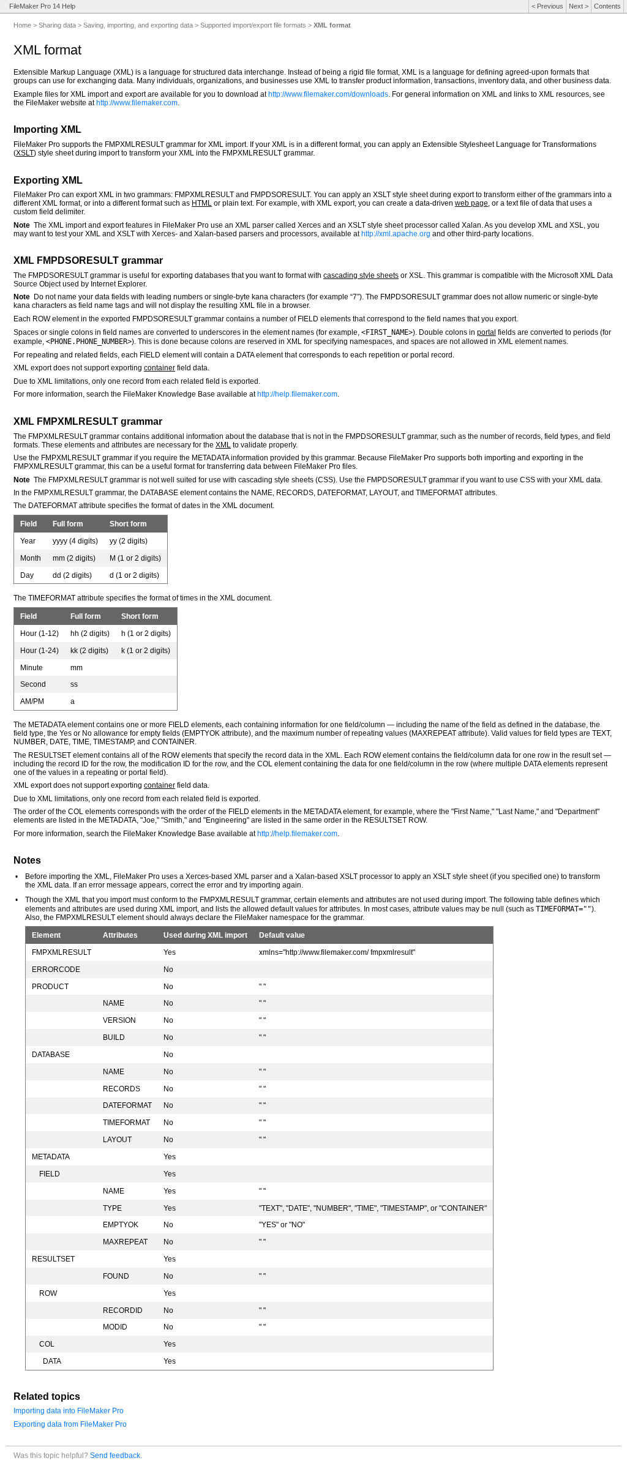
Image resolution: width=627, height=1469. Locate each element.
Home (22, 25)
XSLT (25, 153)
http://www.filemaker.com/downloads (328, 94)
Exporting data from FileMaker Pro (70, 1424)
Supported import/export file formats (253, 25)
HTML (202, 203)
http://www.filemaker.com (137, 103)
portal (486, 332)
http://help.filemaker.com (297, 394)
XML (223, 445)
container (159, 368)
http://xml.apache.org (395, 234)
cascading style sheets (361, 275)
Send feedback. (116, 1455)
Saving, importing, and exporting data (138, 25)
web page (471, 203)
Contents (607, 6)
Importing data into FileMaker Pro (68, 1411)
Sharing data (57, 25)
